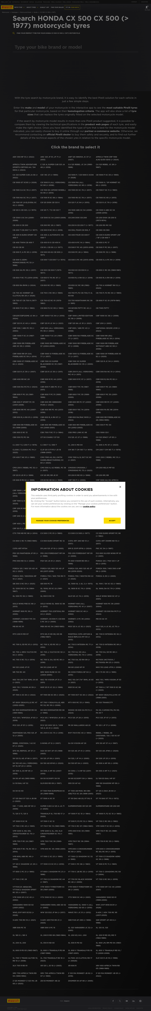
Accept (112, 520)
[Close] (120, 487)
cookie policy (89, 506)
